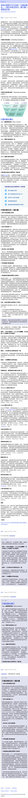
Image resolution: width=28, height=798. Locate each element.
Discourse (9, 794)
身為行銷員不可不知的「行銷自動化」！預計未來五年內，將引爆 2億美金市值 (14, 7)
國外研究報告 (13, 49)
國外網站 (5, 175)
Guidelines (14, 788)
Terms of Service (5, 790)
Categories (7, 788)
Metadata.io (3, 485)
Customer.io (3, 426)
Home (2, 788)
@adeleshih (12, 535)
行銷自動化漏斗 (7, 119)
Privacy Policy (13, 790)
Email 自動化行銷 (10, 409)
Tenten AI (3, 1)
